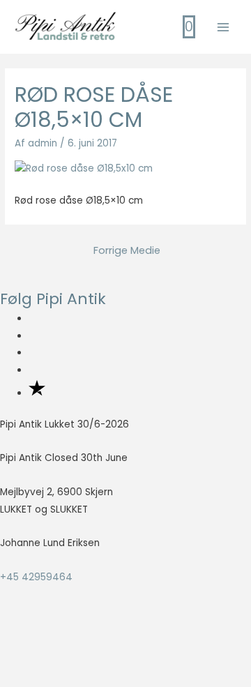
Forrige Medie (126, 250)
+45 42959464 (36, 577)
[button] (29, 653)
